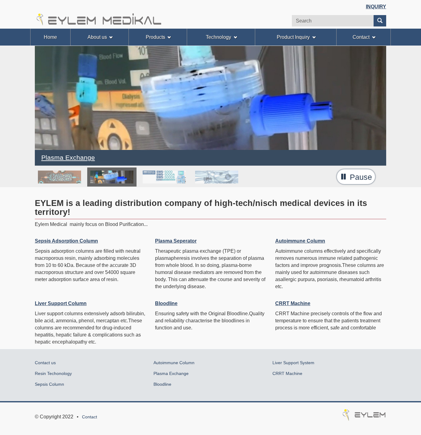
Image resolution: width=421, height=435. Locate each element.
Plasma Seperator (176, 241)
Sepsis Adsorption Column (66, 241)
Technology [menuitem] (218, 37)
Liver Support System (293, 362)
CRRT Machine (292, 303)
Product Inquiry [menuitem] (293, 37)
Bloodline (166, 303)
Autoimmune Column (300, 241)
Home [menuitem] (50, 37)
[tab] (59, 177)
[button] (356, 176)
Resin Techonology (53, 373)
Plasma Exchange (171, 373)
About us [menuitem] (97, 37)
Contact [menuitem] (361, 37)
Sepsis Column (49, 384)
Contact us (45, 362)
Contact (89, 416)
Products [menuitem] (155, 37)
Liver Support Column (61, 303)
